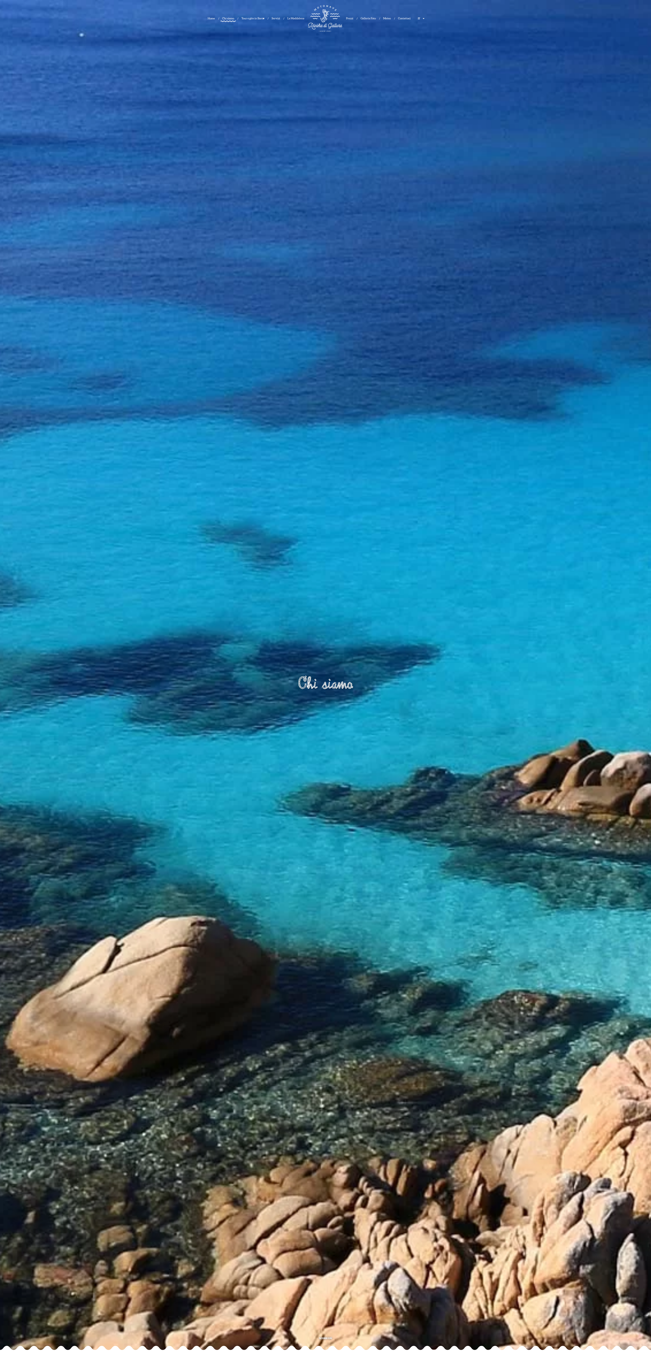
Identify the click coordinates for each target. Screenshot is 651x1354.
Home (211, 18)
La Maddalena (295, 18)
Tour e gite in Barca (252, 18)
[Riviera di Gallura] (325, 18)
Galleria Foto (368, 18)
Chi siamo (228, 18)
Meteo (387, 18)
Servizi (276, 18)
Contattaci (404, 18)
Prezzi (349, 18)
